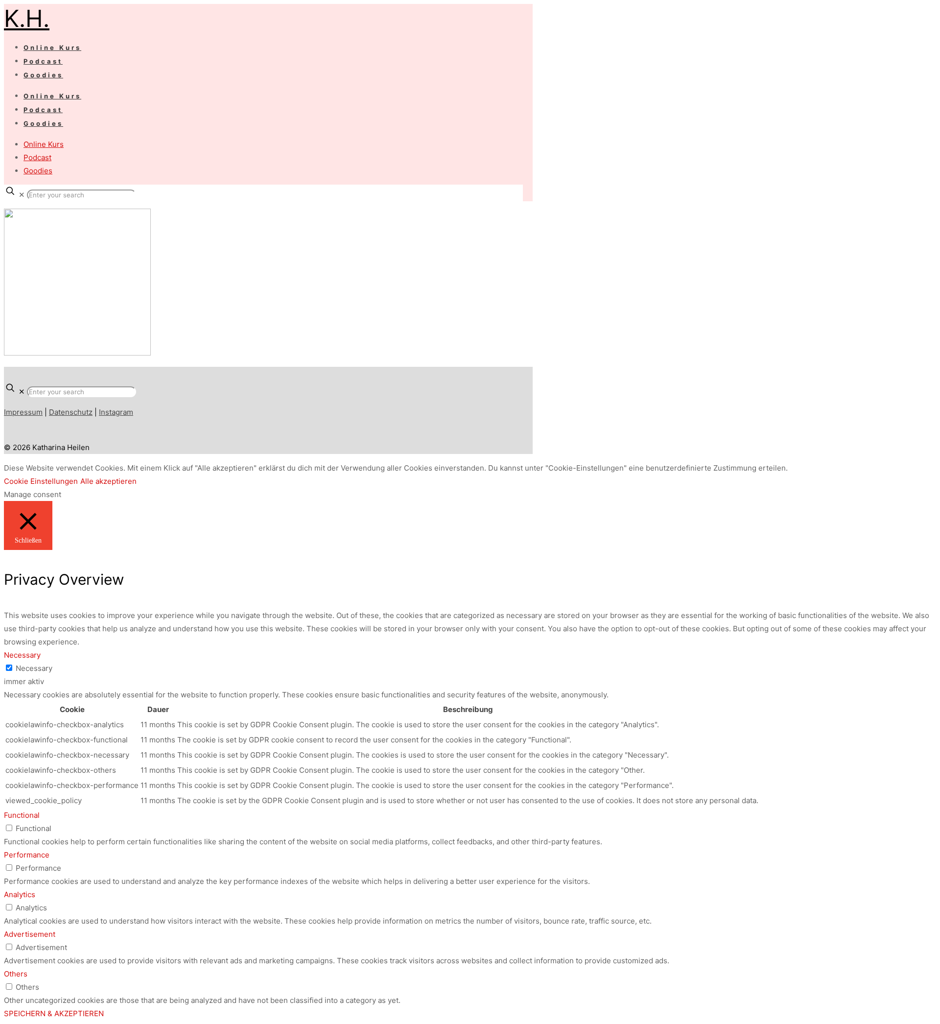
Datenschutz (71, 412)
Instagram (116, 412)
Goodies (38, 170)
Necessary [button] (22, 655)
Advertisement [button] (29, 934)
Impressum (23, 412)
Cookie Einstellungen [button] (41, 481)
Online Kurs (44, 144)
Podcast (37, 157)
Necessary (34, 668)
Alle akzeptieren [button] (108, 481)
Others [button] (15, 973)
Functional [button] (22, 815)
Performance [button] (26, 854)
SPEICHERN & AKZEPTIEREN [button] (54, 1013)
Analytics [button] (19, 894)
